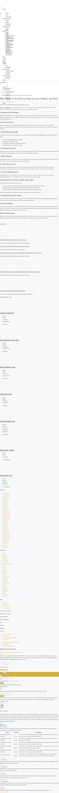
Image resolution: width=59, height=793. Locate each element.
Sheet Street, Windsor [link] (7, 450)
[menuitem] (4, 87)
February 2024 (6, 509)
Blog (6, 86)
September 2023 (6, 518)
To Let (7, 14)
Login (2, 682)
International (8, 49)
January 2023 (6, 532)
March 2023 (5, 529)
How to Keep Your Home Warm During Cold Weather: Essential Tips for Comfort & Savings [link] (21, 252)
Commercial (8, 45)
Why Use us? (8, 97)
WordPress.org (6, 608)
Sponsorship (8, 93)
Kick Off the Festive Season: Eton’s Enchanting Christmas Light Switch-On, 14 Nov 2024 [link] (20, 271)
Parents (4, 585)
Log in (4, 602)
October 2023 (6, 516)
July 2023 (5, 521)
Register (4, 75)
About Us (4, 82)
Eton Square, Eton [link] (6, 475)
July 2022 (5, 543)
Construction (6, 560)
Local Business (6, 576)
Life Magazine (8, 88)
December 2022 (6, 534)
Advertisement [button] (3, 779)
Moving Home (6, 583)
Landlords (7, 36)
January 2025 (6, 493)
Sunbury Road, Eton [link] (7, 313)
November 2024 (6, 494)
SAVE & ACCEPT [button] (4, 792)
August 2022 (6, 541)
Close (6, 670)
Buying (7, 34)
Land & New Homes (9, 47)
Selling (7, 30)
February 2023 (6, 530)
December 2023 (6, 512)
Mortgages (5, 582)
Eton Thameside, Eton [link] (7, 421)
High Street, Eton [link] (6, 394)
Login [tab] (4, 672)
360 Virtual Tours (9, 54)
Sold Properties (8, 16)
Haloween (5, 573)
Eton (7, 101)
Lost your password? (13, 681)
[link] (5, 236)
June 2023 (5, 523)
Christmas (5, 558)
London (4, 578)
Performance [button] (3, 765)
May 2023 (5, 525)
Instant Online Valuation (10, 35)
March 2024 (5, 507)
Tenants (7, 41)
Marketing (5, 580)
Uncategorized (6, 594)
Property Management (9, 40)
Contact (4, 69)
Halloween (5, 571)
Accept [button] (5, 703)
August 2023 (6, 520)
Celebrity (5, 556)
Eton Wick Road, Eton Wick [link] (9, 340)
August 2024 (6, 498)
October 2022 (6, 538)
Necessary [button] (2, 723)
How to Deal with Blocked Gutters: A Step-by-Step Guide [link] (13, 239)
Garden (4, 569)
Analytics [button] (2, 772)
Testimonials (8, 74)
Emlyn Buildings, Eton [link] (7, 367)
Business (5, 555)
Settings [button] (2, 703)
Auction (7, 27)
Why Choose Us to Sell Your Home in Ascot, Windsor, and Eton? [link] (15, 246)
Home (4, 91)
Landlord (5, 574)
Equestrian (7, 51)
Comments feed (6, 606)
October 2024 (6, 496)
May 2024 (5, 503)
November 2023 (6, 514)
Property (4, 18)
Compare (2, 670)
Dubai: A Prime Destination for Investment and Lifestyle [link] (13, 290)
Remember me (4, 681)
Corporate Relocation (9, 41)
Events (4, 567)
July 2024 (5, 500)
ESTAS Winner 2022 (7, 564)
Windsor (10, 101)
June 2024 (5, 502)
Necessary (4, 725)
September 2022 (6, 539)
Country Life (6, 562)
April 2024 (5, 505)
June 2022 (5, 545)
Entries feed (5, 604)
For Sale (7, 13)
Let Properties (8, 18)
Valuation (4, 62)
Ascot (4, 93)
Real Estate (5, 589)
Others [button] (1, 786)
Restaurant (5, 591)
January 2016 (6, 547)
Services (4, 26)
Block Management (9, 52)
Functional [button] (2, 757)
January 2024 (6, 511)
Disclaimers (8, 78)
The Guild (7, 89)
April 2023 (5, 527)
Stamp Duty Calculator (10, 91)
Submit (2, 695)
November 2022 (6, 536)
